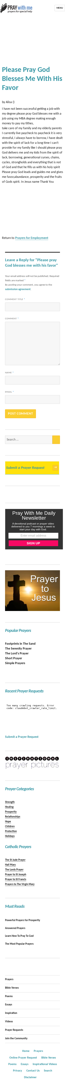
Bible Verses (12, 988)
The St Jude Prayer (15, 860)
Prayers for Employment (31, 238)
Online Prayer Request (23, 1057)
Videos (9, 1021)
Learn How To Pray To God (19, 936)
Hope (8, 821)
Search (48, 1070)
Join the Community (16, 1038)
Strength (10, 802)
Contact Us (33, 1070)
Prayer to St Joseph (15, 874)
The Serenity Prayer (18, 648)
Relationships (12, 816)
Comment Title (15, 299)
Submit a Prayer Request (31, 468)
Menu (60, 8)
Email (9, 392)
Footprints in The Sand (20, 644)
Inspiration (11, 1013)
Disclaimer (30, 1077)
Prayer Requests (14, 1030)
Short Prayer (13, 658)
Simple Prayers (15, 663)
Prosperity (11, 812)
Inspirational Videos (45, 1064)
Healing (9, 807)
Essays (8, 1004)
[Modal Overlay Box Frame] (34, 529)
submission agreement (18, 289)
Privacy (17, 1070)
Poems (9, 996)
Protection (11, 831)
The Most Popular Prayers (19, 944)
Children (10, 826)
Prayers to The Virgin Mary (19, 884)
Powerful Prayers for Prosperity (22, 920)
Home (25, 1051)
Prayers (9, 979)
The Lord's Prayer (17, 653)
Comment (12, 318)
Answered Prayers (15, 928)
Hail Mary (10, 865)
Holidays (10, 836)
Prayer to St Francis (15, 879)
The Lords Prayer (14, 869)
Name (9, 373)
